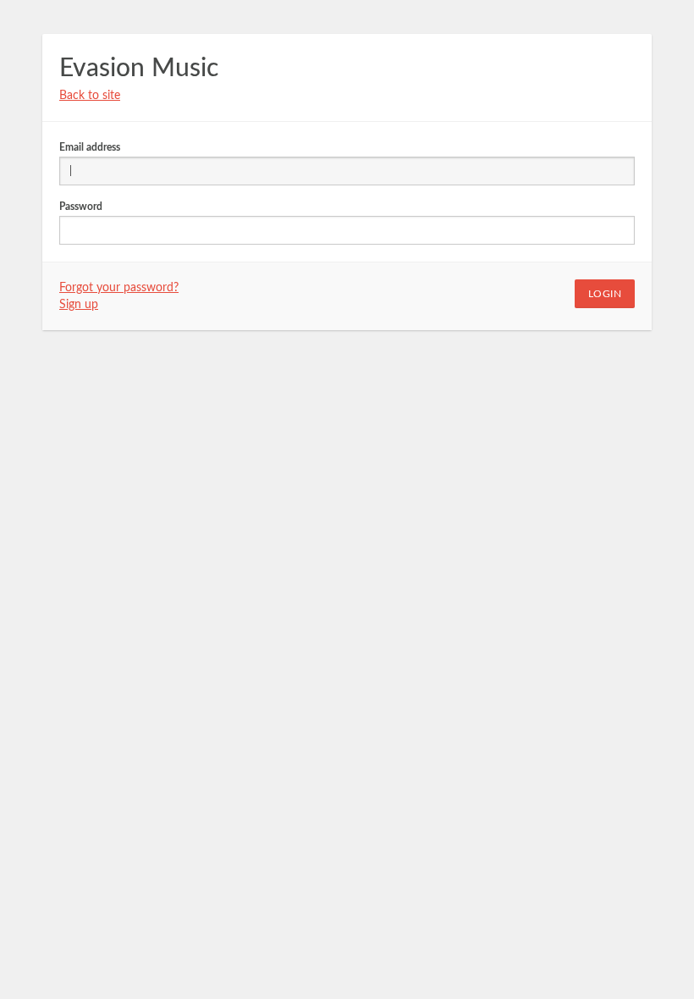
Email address (89, 147)
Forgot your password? (119, 288)
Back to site (89, 96)
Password (80, 206)
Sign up (78, 305)
